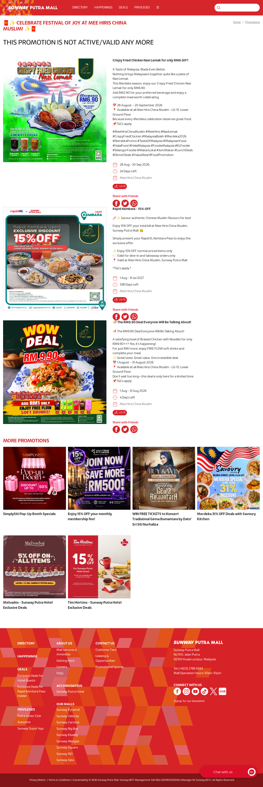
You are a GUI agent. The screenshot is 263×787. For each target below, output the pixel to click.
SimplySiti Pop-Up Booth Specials (29, 514)
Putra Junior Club (29, 716)
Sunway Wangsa (68, 741)
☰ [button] (157, 7)
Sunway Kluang (67, 735)
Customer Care (106, 650)
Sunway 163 (65, 754)
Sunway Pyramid (68, 710)
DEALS (123, 7)
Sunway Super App (30, 728)
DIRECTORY (80, 7)
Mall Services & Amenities (67, 652)
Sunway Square (67, 747)
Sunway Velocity (68, 716)
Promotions (252, 22)
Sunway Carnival (68, 722)
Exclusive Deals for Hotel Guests (30, 678)
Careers (62, 667)
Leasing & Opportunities (105, 658)
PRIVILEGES (142, 7)
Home (237, 22)
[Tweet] (125, 203)
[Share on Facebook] (116, 203)
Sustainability (80, 780)
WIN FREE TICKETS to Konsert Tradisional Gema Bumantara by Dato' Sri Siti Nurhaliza (162, 519)
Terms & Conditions (59, 780)
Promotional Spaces (109, 667)
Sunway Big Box (67, 728)
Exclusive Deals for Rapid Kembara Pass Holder (31, 691)
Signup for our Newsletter (189, 701)
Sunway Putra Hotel (70, 691)
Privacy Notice (38, 780)
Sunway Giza (65, 760)
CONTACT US (105, 643)
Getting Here (65, 660)
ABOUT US (64, 643)
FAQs (60, 673)
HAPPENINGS (103, 7)
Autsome (23, 722)
